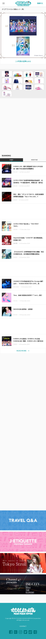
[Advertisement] (23, 126)
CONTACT (23, 626)
